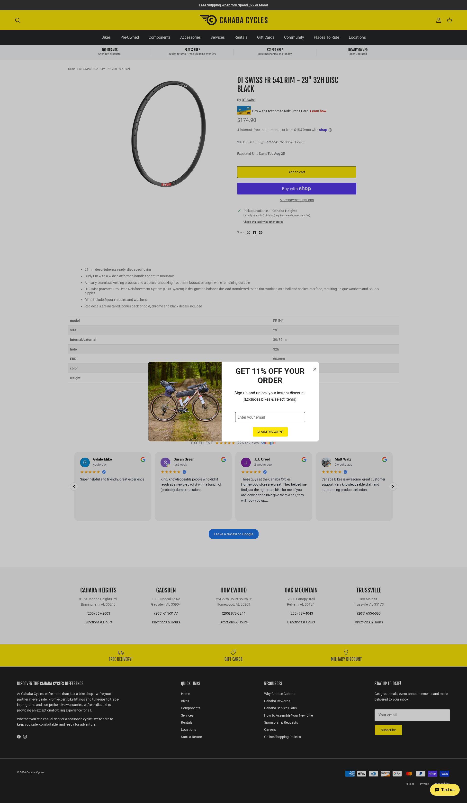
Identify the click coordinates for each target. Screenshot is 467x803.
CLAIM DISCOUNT (270, 432)
